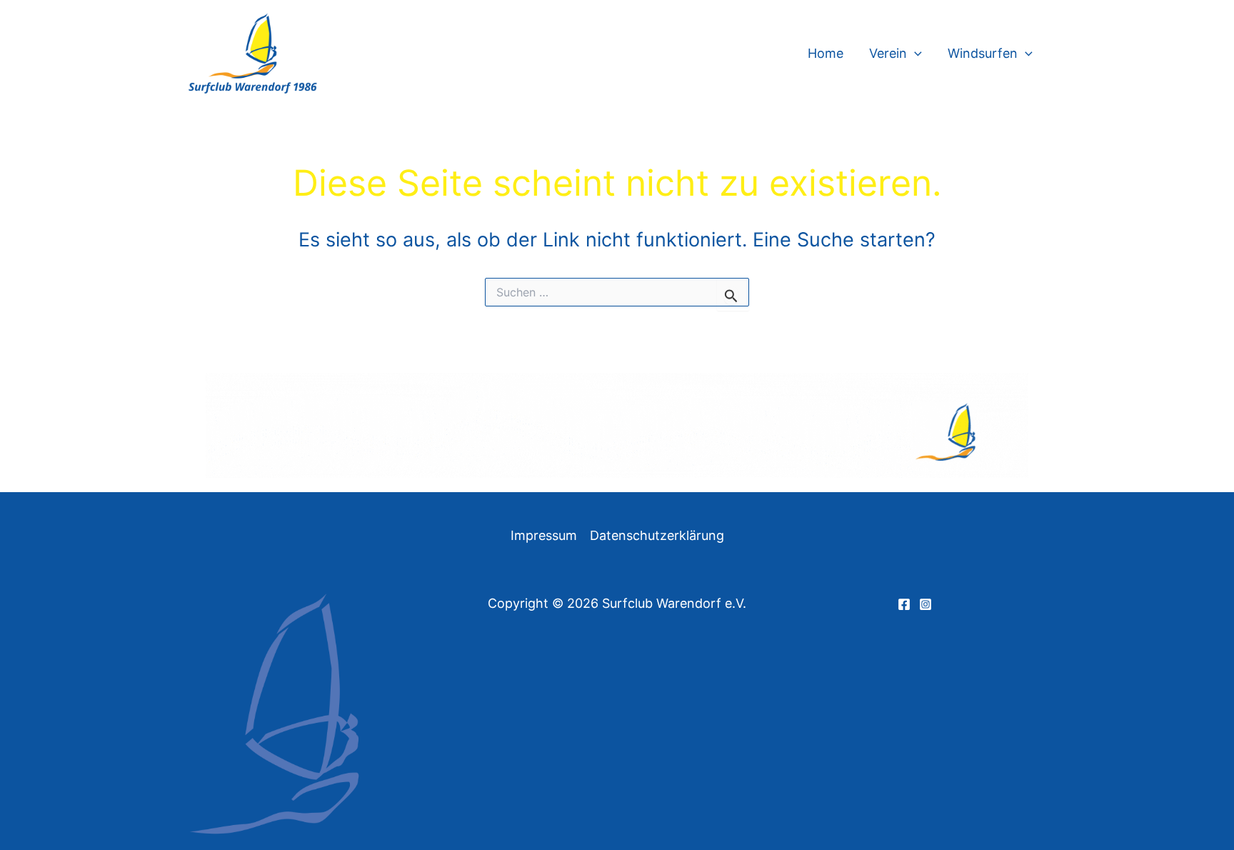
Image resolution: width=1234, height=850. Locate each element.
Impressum (544, 535)
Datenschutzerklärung (657, 535)
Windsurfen (983, 53)
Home (825, 53)
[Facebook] (904, 604)
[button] (914, 53)
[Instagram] (925, 604)
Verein (888, 53)
